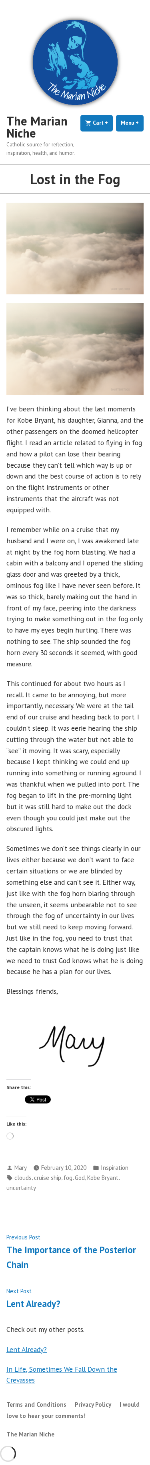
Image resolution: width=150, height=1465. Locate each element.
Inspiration (114, 1167)
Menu (132, 122)
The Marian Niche (37, 127)
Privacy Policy (93, 1404)
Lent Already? (26, 1349)
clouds (23, 1177)
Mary (20, 1167)
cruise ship (47, 1177)
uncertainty (21, 1188)
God (80, 1177)
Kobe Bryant (102, 1177)
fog (68, 1177)
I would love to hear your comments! (73, 1410)
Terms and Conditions (36, 1404)
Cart (102, 122)
